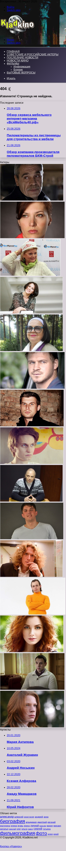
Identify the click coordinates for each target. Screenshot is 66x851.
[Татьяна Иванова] (31, 350)
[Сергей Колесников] (31, 199)
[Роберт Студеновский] (32, 689)
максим (42, 826)
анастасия (29, 817)
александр (7, 816)
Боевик (18, 69)
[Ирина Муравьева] (30, 275)
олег (19, 829)
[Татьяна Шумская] (32, 237)
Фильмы (13, 63)
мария (50, 826)
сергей (38, 828)
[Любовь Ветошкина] (31, 312)
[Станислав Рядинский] (31, 576)
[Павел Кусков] (32, 613)
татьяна (47, 829)
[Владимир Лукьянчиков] (32, 388)
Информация (22, 66)
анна (46, 817)
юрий (56, 834)
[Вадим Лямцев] (31, 538)
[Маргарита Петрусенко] (31, 651)
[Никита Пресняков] (32, 726)
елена (14, 826)
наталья (4, 829)
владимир (31, 822)
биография (12, 821)
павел (30, 829)
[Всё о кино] (17, 34)
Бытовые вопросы (21, 72)
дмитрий (42, 822)
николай (12, 829)
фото (41, 833)
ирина (27, 826)
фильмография (17, 833)
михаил (57, 826)
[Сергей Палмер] (32, 425)
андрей (39, 816)
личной (34, 825)
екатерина (5, 826)
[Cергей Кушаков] (31, 500)
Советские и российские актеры (32, 54)
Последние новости (22, 57)
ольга (24, 829)
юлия (50, 834)
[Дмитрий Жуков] (31, 463)
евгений (52, 822)
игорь (20, 825)
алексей (18, 816)
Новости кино (17, 60)
